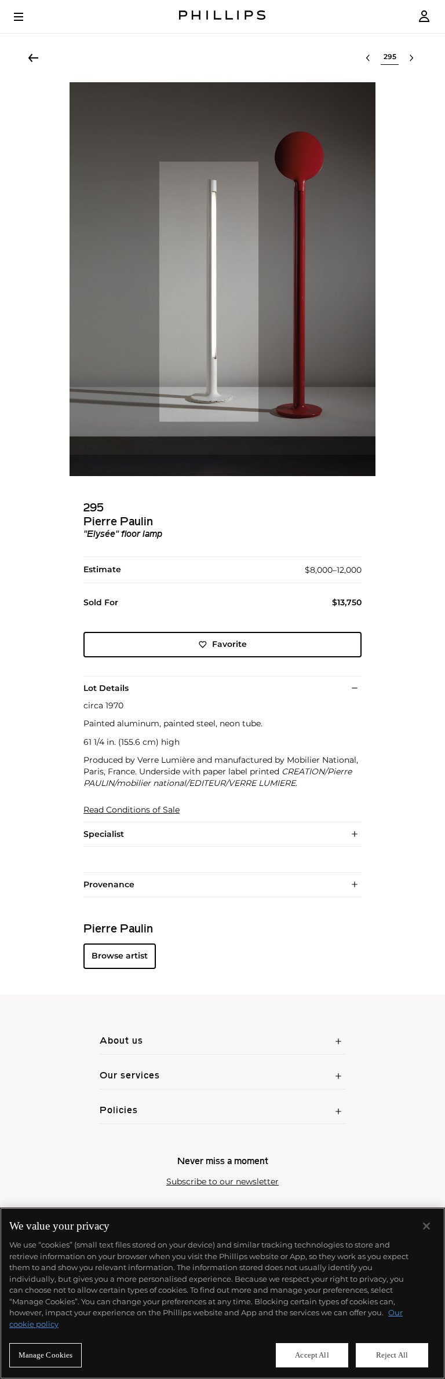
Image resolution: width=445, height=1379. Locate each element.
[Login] (424, 16)
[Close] (426, 1226)
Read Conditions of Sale (131, 810)
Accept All (312, 1355)
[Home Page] (222, 16)
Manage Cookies (46, 1355)
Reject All (392, 1355)
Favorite (229, 644)
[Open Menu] (26, 17)
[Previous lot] (368, 58)
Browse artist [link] (120, 955)
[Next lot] (411, 58)
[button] (222, 279)
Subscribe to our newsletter (222, 1182)
